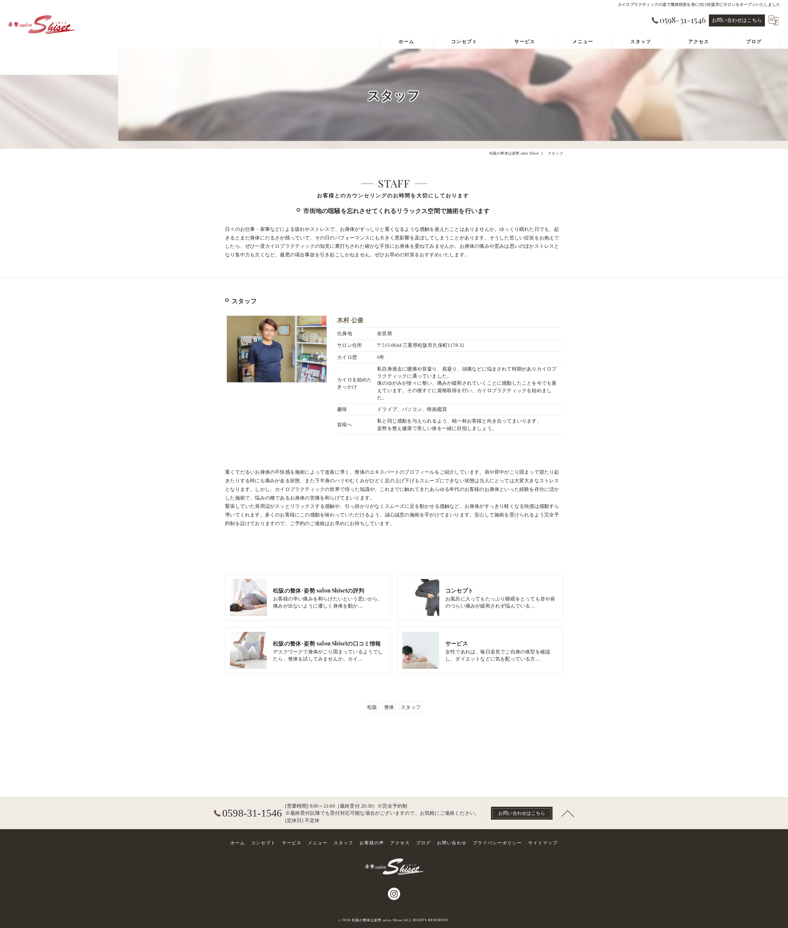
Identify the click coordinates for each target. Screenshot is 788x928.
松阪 (372, 707)
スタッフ (411, 707)
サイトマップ (543, 843)
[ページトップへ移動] (568, 813)
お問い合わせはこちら (737, 20)
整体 (389, 707)
